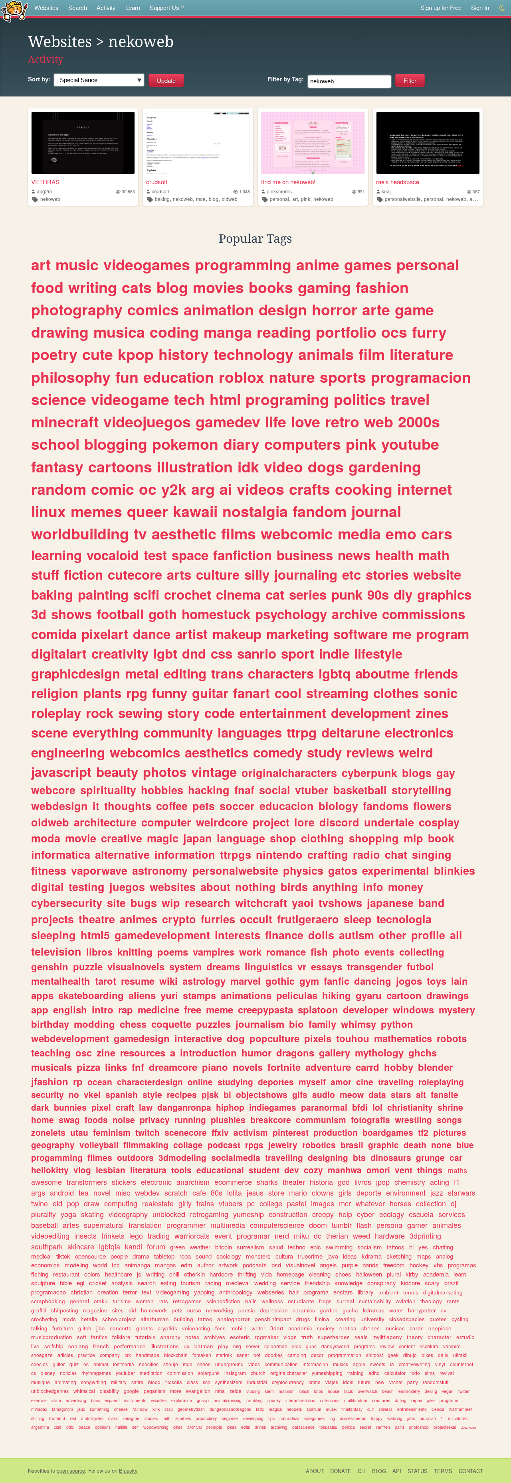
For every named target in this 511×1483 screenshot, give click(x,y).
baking (162, 198)
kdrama (372, 1256)
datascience (303, 1427)
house (333, 1391)
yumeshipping (327, 1372)
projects (52, 918)
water (396, 1310)
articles (65, 1354)
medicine (158, 1009)
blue (465, 1145)
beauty (117, 771)
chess (133, 1024)
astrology (204, 980)
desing (431, 1391)
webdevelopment (70, 1038)
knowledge (348, 1282)
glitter (59, 1364)
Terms (443, 1471)
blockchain (176, 1354)
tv (140, 533)
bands (370, 1265)
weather (200, 1247)
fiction (83, 574)
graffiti (38, 1310)
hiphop (230, 1107)
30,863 (128, 192)
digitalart (59, 653)
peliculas (296, 995)
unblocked (169, 1214)
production (335, 1132)
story (183, 712)
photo (346, 951)
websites (173, 886)
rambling (254, 1400)
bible (66, 1282)
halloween (369, 1274)
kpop (136, 354)
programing (287, 399)
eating (168, 1282)
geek (393, 1354)
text (146, 1292)
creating (345, 1319)
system (185, 966)
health (394, 554)
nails (251, 1301)
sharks (267, 1181)
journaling (305, 574)
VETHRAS (45, 181)
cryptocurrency (288, 1382)
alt (421, 1094)
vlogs (290, 1337)
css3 (168, 1409)
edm (186, 1265)
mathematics (403, 1038)
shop (283, 838)
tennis (410, 1292)
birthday (50, 1024)
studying (235, 1082)
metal (142, 673)
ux (187, 1346)
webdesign (59, 805)
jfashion (49, 1081)
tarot (105, 980)
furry (429, 331)
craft (125, 1107)
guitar (210, 692)
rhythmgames (96, 1372)
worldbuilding (80, 533)
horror (334, 309)
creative (121, 838)
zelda (236, 1390)
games (368, 264)
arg (203, 489)
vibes (254, 1364)
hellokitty (50, 1170)
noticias (68, 1372)
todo (415, 1372)
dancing (372, 980)
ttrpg (302, 732)
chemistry (409, 1181)
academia (436, 1274)
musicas (394, 1328)
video (283, 466)
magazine (95, 1310)
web (378, 421)
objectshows (261, 1094)
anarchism (193, 1181)
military (119, 1382)
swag (69, 1119)
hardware (390, 1235)
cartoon (404, 995)
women (145, 1301)
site (116, 902)
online (200, 1082)
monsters (258, 1256)
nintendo (279, 854)
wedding (265, 1282)
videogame (130, 399)
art (295, 198)
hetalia (89, 1319)
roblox (241, 376)
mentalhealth (60, 980)
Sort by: (39, 79)
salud (276, 1247)
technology (253, 354)
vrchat (395, 1382)
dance (151, 633)
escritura (429, 1346)
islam (56, 1400)
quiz (74, 1364)
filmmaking (145, 1145)
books (271, 287)
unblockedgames (50, 1390)
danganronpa (184, 1107)
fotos (318, 1391)
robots (452, 1038)
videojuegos (147, 421)
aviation (406, 1301)
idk (248, 466)
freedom (394, 1265)
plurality (43, 1214)
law (146, 1107)
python (397, 1024)
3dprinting (425, 1235)
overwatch (367, 1391)
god (344, 1181)
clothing (322, 838)
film (371, 354)
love (305, 421)
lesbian (110, 1170)
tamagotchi (62, 1409)
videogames (146, 264)
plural (394, 1274)
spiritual (314, 1409)
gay (445, 772)
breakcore (270, 1119)
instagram (235, 1372)
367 (476, 192)
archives (214, 1337)
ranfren (383, 1427)
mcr (345, 1203)
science (58, 399)
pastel (296, 1203)
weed (361, 1235)
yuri (169, 995)
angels (328, 1265)
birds (294, 886)
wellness (272, 1301)
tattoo (205, 1319)
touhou (352, 1038)
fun (127, 376)
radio (366, 854)
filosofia (173, 1382)
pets (203, 805)
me (401, 633)
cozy (313, 1170)
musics (340, 1364)
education (178, 376)
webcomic (297, 533)
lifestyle (378, 653)
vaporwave (99, 870)
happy (376, 1418)
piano (215, 1067)
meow (352, 1094)
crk (128, 1354)
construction (288, 1214)
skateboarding (91, 995)
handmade (147, 1354)
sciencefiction (223, 1301)
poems (172, 951)
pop (73, 1203)
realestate (158, 1203)
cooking (363, 489)
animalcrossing (228, 1400)
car (456, 1157)
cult (370, 1409)
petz (177, 1310)
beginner (230, 1418)
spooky (274, 1400)
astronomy (160, 870)
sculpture (43, 1282)
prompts (214, 1427)
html (225, 399)
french (101, 1346)
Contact (471, 1471)
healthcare (118, 1274)
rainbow (140, 1409)
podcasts (255, 1265)
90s (378, 594)
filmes (99, 1157)
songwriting (93, 1382)
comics (153, 309)
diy (403, 594)
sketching (399, 1256)
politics (360, 399)
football (120, 613)
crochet (187, 594)
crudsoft (156, 181)
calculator (395, 1372)
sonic (441, 692)
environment (406, 1192)
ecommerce (233, 1181)
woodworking (155, 1427)
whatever (370, 1203)
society (326, 1328)
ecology (391, 1214)
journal (376, 511)
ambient (388, 1292)
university (372, 1319)
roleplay (56, 712)
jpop (383, 1181)
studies (151, 1418)
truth (307, 1337)
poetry (54, 354)
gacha (350, 1310)
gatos (342, 870)
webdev (147, 1192)
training (355, 1372)
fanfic (336, 980)
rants (453, 1301)
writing (92, 287)
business (305, 554)
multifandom (355, 1400)
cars (436, 533)
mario (298, 1192)
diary (241, 443)
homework (154, 1310)
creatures (381, 1400)
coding (174, 331)
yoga (68, 1214)
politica (348, 1427)
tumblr (342, 1224)
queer (147, 511)
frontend (57, 1418)
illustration (195, 466)
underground (229, 1364)
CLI (362, 1471)
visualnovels (135, 966)
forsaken (201, 1354)
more (175, 1390)
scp (206, 1382)
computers (302, 443)
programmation (344, 1354)
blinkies (454, 870)
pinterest (291, 1132)
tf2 (423, 1132)
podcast (224, 1145)
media (359, 533)
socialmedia (235, 1157)
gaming (324, 287)
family (322, 1024)
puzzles (213, 1024)
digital (47, 886)
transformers (87, 1181)
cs (33, 1372)
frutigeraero (308, 918)
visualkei (158, 1400)
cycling (460, 1319)
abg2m (44, 191)
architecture (105, 822)
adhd (374, 1372)
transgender (374, 966)
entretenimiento (412, 1409)
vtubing (253, 1391)
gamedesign (142, 1038)
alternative (122, 854)
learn (460, 1274)
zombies (183, 1418)
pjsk (210, 1094)
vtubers (230, 1203)
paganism (154, 1390)
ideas (350, 1256)
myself (312, 1082)
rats (163, 1301)
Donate (340, 1471)
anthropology (236, 1292)
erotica (348, 1328)
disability (109, 1390)
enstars (343, 1292)
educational (220, 1170)
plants (102, 692)
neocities (148, 1364)
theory (415, 1337)
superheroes (334, 1337)
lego (136, 1235)
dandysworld (335, 1346)
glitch (84, 1328)
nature (292, 376)
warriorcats (192, 1235)
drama (141, 1256)
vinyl (440, 1364)
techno (296, 1247)
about (215, 886)
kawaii (195, 511)
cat (274, 594)
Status (418, 1471)
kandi (133, 1246)
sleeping (53, 934)
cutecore (135, 574)
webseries (270, 1292)
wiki (168, 980)
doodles (274, 1354)
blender (435, 1067)
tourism (190, 1282)
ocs (394, 331)
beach (388, 1391)
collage (188, 1145)
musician (428, 1418)
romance (286, 951)
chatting (443, 1247)
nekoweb (50, 198)
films (238, 533)
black (304, 1391)
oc (147, 489)
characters (281, 673)
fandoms (385, 805)
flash (364, 1224)
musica (119, 331)
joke (431, 1400)
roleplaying (441, 1082)
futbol (420, 966)
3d (38, 613)
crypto (179, 918)
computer (166, 822)
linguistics (269, 966)
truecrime (310, 1256)
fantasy (57, 466)
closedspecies (407, 1319)
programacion (421, 376)
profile (428, 934)
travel (410, 399)
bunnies (70, 1107)
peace (84, 1427)
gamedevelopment (162, 934)
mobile (238, 1328)
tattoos (395, 1247)
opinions (103, 1427)
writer (258, 1328)
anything (335, 886)
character (440, 1337)
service (290, 1282)
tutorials (145, 1337)
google (131, 1390)
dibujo (410, 1354)
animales (446, 1224)
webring (394, 1418)
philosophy (71, 376)
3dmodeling (182, 1157)
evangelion (198, 1390)
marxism (287, 1391)
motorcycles (92, 1418)
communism (321, 1119)
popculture (274, 1038)
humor (256, 1052)
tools (181, 1170)
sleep (358, 918)
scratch (176, 1192)
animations (246, 995)
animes (138, 918)
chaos (203, 1364)
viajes (331, 1382)
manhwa (345, 1170)
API (396, 1471)
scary (432, 1282)
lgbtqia (109, 1246)
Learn (132, 7)
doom (318, 1224)
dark (40, 1107)
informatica (60, 854)
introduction (208, 1052)
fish (319, 951)
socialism (369, 1247)
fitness (48, 870)
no (74, 1094)
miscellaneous (353, 1418)
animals (326, 354)
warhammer (460, 1409)
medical (41, 1256)
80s (216, 1192)
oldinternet (461, 1364)
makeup (236, 633)
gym (309, 980)
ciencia (438, 1409)
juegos (127, 886)
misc (122, 1192)
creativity (120, 653)
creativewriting (414, 1364)
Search (77, 7)
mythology (379, 1052)
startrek (224, 1354)
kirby (412, 1274)
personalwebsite (403, 198)
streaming (337, 692)
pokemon (185, 443)
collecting (421, 951)
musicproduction (51, 1337)
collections (329, 1400)
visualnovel (300, 1265)
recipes (182, 1094)
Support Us (164, 7)
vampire (452, 1346)
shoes (343, 1274)
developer (365, 1009)
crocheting (44, 1319)
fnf (138, 1067)
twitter (464, 1391)
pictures (449, 1132)
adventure (328, 1067)
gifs (299, 1094)
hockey (419, 1265)
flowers (432, 805)
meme (219, 1009)
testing (87, 886)
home (42, 1119)
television (56, 951)
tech (189, 399)
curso (194, 1310)
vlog (82, 1170)
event (223, 1235)
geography (53, 1145)
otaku (101, 1301)
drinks (260, 1427)
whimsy (358, 1024)
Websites (46, 7)
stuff (45, 574)
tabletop (164, 1256)
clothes (396, 692)
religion (54, 692)
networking (220, 1310)
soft (81, 1337)
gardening (385, 466)
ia (392, 1364)
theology (431, 1301)
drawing (60, 331)
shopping (374, 838)
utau (79, 1132)
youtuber (125, 1372)
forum (156, 1246)
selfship (53, 1346)
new (379, 1382)
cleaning (320, 1274)
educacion (286, 805)
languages (250, 732)
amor (341, 1082)
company (110, 1354)
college (270, 1203)
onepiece (440, 1328)
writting (155, 1274)
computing (120, 1203)
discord (339, 822)
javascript (61, 771)
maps (423, 1256)
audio (323, 1094)
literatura (148, 1170)
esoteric (240, 1337)
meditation (151, 1372)
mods (69, 1319)
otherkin (194, 1274)
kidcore (410, 1282)
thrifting (247, 1274)
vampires (213, 951)
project (271, 822)
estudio (465, 1337)
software (360, 633)
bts (359, 1157)
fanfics (99, 1337)
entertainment (283, 712)
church (258, 1372)
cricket (98, 1282)
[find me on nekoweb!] (313, 143)
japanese (390, 902)
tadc (260, 1409)
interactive (198, 1038)
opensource (90, 1256)
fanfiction (242, 554)
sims (430, 1372)
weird (416, 752)
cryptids (167, 1328)
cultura (284, 1256)
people (119, 1256)
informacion (315, 1364)
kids (296, 1346)
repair (416, 1400)
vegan (448, 1391)
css (221, 653)
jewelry (282, 1145)
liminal (323, 1319)
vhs (438, 1265)
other (392, 934)
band (431, 902)
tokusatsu (328, 1427)
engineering (68, 752)
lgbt (165, 653)
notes (192, 1337)
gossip (203, 1400)
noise (124, 1119)
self (135, 1427)
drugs (303, 1319)
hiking (336, 995)
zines (432, 712)
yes (423, 1247)
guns (311, 1346)
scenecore (185, 1132)
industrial (257, 1382)
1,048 (244, 192)
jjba (100, 1328)
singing (432, 854)
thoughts (127, 805)
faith (166, 1418)
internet (424, 489)
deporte (369, 1192)
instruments (135, 1400)
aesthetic (184, 533)
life (275, 421)
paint (399, 1427)
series (308, 594)
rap (125, 1009)
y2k (173, 489)
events (379, 951)
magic (162, 838)
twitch (147, 1132)
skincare (80, 1246)
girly (185, 1203)
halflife (121, 1427)
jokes (231, 1427)
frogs (325, 1301)
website (437, 574)
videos (260, 489)
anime (317, 264)
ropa (185, 1256)
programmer (186, 1224)
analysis (122, 1282)
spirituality (108, 789)
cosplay (439, 822)
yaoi (303, 902)
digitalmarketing (443, 1292)
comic (112, 489)
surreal (345, 1301)
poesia (246, 1310)
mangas (165, 1265)
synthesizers (228, 1382)
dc (317, 1235)
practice (86, 1354)
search (147, 1282)
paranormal (324, 1107)
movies (218, 287)
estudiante (301, 1301)
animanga (137, 1265)
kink (156, 1409)
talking (39, 1328)
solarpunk (209, 1372)
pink (305, 198)
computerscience (277, 1224)
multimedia (227, 1224)
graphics (444, 594)
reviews (370, 752)
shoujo (170, 1364)
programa (316, 1292)
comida (54, 633)
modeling (76, 1265)
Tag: (285, 79)
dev (291, 1170)
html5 (95, 934)
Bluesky (128, 1470)
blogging (115, 443)
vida (266, 1274)
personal (279, 198)
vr (301, 966)
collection (431, 1203)
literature (422, 354)
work (250, 951)
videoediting (50, 1235)
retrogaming (209, 1214)
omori (378, 1170)
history (183, 354)
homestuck (216, 613)
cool (288, 692)
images (322, 1203)
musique (40, 1382)
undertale (389, 822)
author (205, 1265)
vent (403, 1170)
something (99, 1409)
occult (256, 918)
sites (118, 1310)
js (139, 1274)
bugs (144, 902)
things (430, 1170)
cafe (199, 1192)
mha (220, 1390)
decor (317, 1354)
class (192, 1382)
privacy (155, 1119)
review (387, 1346)
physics (303, 870)
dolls (321, 934)
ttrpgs (235, 854)
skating (92, 1214)
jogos (409, 980)
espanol (112, 1400)
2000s (419, 421)
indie (334, 653)
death (415, 1145)
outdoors (135, 1157)
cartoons (120, 466)
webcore (53, 789)
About (315, 1471)
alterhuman (155, 1319)
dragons (295, 1052)
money (405, 886)
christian (82, 1292)
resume (137, 980)
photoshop (419, 1427)
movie (80, 838)
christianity (410, 1107)
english (70, 1009)
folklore (121, 1337)
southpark (47, 1246)
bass (95, 1400)
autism (356, 934)
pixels (317, 1038)
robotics (319, 1145)
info (373, 886)
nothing (255, 886)
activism (251, 1132)
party (412, 1382)
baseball (44, 1224)
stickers (124, 1181)
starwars (461, 1192)
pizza (88, 1067)
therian (337, 1235)
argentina (40, 1427)
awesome (46, 1181)
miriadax (39, 1409)
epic (315, 1247)
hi (411, 1247)
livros (363, 1181)
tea (84, 1192)
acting (439, 1181)
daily (443, 1354)
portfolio (346, 331)
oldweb (230, 198)
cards (417, 1328)
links (116, 1067)
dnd (194, 653)
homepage (290, 1274)
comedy (277, 752)
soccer (237, 805)
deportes (276, 1082)
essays (326, 966)
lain (459, 980)
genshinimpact (273, 1319)
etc (351, 574)
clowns (323, 1192)
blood (154, 1382)
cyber (365, 1214)
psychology (291, 613)
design (283, 309)
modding (94, 1024)
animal (100, 1364)
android (62, 1192)
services (451, 1214)
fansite (444, 1094)
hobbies (162, 789)
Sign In (480, 7)
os (86, 1364)
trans (227, 673)
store (276, 1192)
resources (142, 1052)
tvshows (340, 902)
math (434, 554)
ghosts (144, 1328)
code (219, 712)
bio (296, 1024)
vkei (92, 1094)
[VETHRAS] (83, 143)
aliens (142, 995)
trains (205, 1203)
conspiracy (381, 1282)
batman (203, 1346)
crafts (309, 489)
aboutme (382, 673)
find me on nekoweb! (288, 181)
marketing (297, 633)
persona (389, 1224)
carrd (367, 1067)
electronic (156, 1181)
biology (338, 805)
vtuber (312, 789)
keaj (386, 191)
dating (400, 1400)
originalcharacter (288, 1372)
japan (197, 838)
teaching (51, 1052)
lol (377, 1107)
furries (218, 918)
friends (436, 673)
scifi (146, 594)
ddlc (70, 1427)
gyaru (369, 995)
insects (85, 1235)
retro (342, 421)
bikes (427, 1354)
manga (228, 331)
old (57, 1203)
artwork (228, 1265)
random (58, 489)
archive (354, 613)
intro (102, 1009)
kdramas (373, 1310)
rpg (136, 692)
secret (365, 1427)
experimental (395, 870)
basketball (360, 789)
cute (97, 354)
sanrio (256, 653)
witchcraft (261, 902)
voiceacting (196, 1328)
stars (401, 1094)
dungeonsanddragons (230, 1409)
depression (274, 1310)
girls (345, 1192)
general (79, 1301)
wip (171, 902)
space (190, 554)
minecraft (65, 421)
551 (361, 192)
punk (346, 594)
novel (102, 1192)
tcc (116, 1265)
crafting (327, 854)
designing (328, 1157)
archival (194, 1427)
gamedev (228, 421)
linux (48, 511)
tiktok (63, 1256)
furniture (62, 1328)
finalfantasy (351, 1409)
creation (107, 1292)
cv (443, 1310)
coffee (172, 805)
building (183, 1319)
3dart (276, 1328)
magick (275, 1409)
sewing (140, 712)
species (39, 1364)
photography (77, 309)
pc (251, 1203)
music (77, 264)
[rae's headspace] (428, 143)
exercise (39, 1400)
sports (343, 376)
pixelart (104, 633)
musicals (51, 1067)
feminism (112, 1132)
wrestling (413, 1119)
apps (42, 995)
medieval (238, 1282)
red (73, 1418)
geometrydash (191, 1409)
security (47, 1094)
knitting (135, 951)
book (441, 838)
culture (218, 574)
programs (364, 1346)
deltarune (350, 732)
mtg (237, 1346)
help (345, 1214)
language (241, 838)
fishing (39, 1274)
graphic (383, 1145)
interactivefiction (300, 1400)
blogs (417, 772)
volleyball (99, 1145)
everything (106, 732)
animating (65, 1382)
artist (191, 633)
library (366, 1292)
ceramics (304, 1310)
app (39, 1009)
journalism (260, 1024)
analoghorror (233, 1319)
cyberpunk (369, 772)
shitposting (64, 1310)
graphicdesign (75, 673)
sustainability (375, 1301)
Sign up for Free (440, 7)
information (184, 854)
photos (164, 771)
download (468, 1427)
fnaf (244, 789)
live (35, 1346)
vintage (214, 771)
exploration (181, 1400)
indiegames (272, 1107)
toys (436, 980)
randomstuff (435, 1382)
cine (364, 1082)
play (223, 1346)
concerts (120, 1328)
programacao (48, 1292)
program (442, 633)
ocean (99, 1082)
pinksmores (279, 191)
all (456, 934)
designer (131, 1418)
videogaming (172, 1292)
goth (163, 613)
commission (180, 1372)
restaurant (66, 1274)
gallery (334, 1052)
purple (350, 1265)
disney (48, 1372)
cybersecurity (66, 902)
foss (220, 1328)
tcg (332, 1418)
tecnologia (404, 918)
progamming (57, 1157)
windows (413, 1009)
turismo (122, 1301)
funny (169, 692)
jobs (411, 1418)
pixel (101, 1107)
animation (219, 309)
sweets (377, 1364)
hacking (209, 789)
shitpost (374, 1354)
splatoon (318, 1009)
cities (177, 1427)
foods (96, 1119)
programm (450, 1400)
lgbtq (335, 673)
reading (284, 331)
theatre (97, 918)
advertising (76, 1400)
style (152, 1094)
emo (401, 533)
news (354, 554)
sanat (243, 1354)
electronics (419, 732)
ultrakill (461, 1354)
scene (49, 732)
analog (444, 1256)
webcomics (145, 752)
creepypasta (265, 1009)
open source (71, 1470)
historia (321, 1181)
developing (253, 1418)
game (414, 309)
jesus (255, 1192)
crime (315, 1382)
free (192, 1009)
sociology (228, 1256)
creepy (323, 1214)
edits (245, 1427)
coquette (171, 1024)
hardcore (221, 1274)
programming (243, 264)
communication (281, 1364)
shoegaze (42, 1354)
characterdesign (150, 1082)
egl (80, 1282)
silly (256, 574)
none (441, 1145)
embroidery (409, 1391)
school (55, 443)
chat (396, 854)
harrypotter (422, 1310)
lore (304, 822)
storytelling (422, 789)
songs (449, 1119)
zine (106, 1052)
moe (201, 198)
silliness (385, 1409)
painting (103, 594)
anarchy (170, 1337)
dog (236, 1038)
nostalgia (255, 511)
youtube (410, 443)
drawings (447, 995)
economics (45, 1265)
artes (71, 1224)
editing (185, 673)
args (38, 1192)
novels (248, 1067)
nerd (282, 1235)
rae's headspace (397, 181)
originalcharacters (289, 772)
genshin (49, 966)
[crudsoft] (198, 143)
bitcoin (223, 1247)
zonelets (48, 1132)
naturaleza (289, 1418)
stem (269, 1391)
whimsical (84, 1390)
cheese (121, 1409)
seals (361, 1337)
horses (400, 1203)
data (377, 1094)
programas (462, 1265)
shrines (370, 1328)
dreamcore (173, 1067)
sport (297, 653)
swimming (339, 1247)
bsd (276, 1265)
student (264, 1170)
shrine (450, 1107)
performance (130, 1346)
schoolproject (119, 1319)
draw (91, 1203)
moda (45, 838)
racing (213, 1282)
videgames (314, 1418)
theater (294, 1181)
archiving (279, 1427)
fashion (382, 287)
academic (300, 1328)
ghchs (422, 1052)
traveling (396, 1082)
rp (78, 1081)
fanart (251, 692)
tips (271, 1418)
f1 (457, 1181)
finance (284, 934)
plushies (228, 1119)
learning (56, 554)
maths (457, 1170)
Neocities (39, 1470)
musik (331, 1409)
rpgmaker (267, 1337)
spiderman (275, 1346)
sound (204, 1256)
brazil (451, 1282)
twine (39, 1203)
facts (348, 1391)
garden (329, 1310)
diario (113, 1418)
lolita (234, 1192)
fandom (320, 511)
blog (213, 198)
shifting (37, 1418)
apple (359, 1364)
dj (453, 1203)
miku (301, 1235)
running (190, 1119)
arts (179, 574)
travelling (284, 1157)
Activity (106, 7)
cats (137, 287)
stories (387, 574)
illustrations (165, 1346)
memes (96, 511)
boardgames (387, 1132)
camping (296, 1354)
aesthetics (216, 752)
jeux (81, 1409)
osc (83, 1052)
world (100, 1265)
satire (137, 1382)
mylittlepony (387, 1337)
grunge (430, 1157)
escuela (421, 1214)
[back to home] (14, 11)
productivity (206, 1418)
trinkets (113, 1235)
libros (99, 951)
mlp (413, 838)
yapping (204, 1292)
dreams (223, 966)
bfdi (360, 1107)
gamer (417, 1224)
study (324, 752)
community (178, 732)
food (47, 287)
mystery (457, 1009)
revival (447, 1372)
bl (227, 1094)
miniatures (457, 1418)
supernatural (104, 1224)
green (177, 1247)
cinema (238, 594)
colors (92, 1274)
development (371, 712)
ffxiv (220, 1132)
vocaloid (113, 554)
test (155, 554)
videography (128, 1214)
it (96, 805)
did (132, 1310)
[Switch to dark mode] (502, 8)
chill (174, 1274)
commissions (423, 613)
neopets (294, 1409)
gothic (280, 980)
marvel (245, 980)
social (274, 789)
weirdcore (222, 822)
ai (226, 489)
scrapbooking (48, 1301)
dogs (326, 466)
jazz (436, 1192)
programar (253, 1235)
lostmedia (123, 1364)
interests (237, 934)
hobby (398, 1067)
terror (130, 1292)
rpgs (254, 1145)
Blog (379, 1471)
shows (71, 613)
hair (294, 1292)
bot (257, 1354)
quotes (438, 1319)
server (252, 1346)
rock (99, 712)
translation (145, 1224)
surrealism (250, 1247)
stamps (199, 995)
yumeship (248, 1214)
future (364, 1382)
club (57, 1427)
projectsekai (445, 1427)
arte (376, 309)
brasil (352, 1145)
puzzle (88, 966)
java (332, 1256)
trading (159, 1235)
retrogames (187, 1301)
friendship (317, 1282)
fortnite (284, 1067)
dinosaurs (390, 1157)
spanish (121, 1094)
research (207, 902)
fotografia (370, 1119)
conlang (78, 1346)
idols (348, 1382)
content (407, 1346)
